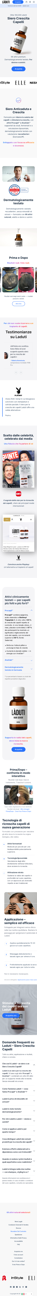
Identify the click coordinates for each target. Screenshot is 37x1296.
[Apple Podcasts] (23, 1287)
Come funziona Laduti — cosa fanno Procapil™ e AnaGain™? (15, 1090)
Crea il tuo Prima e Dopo (23, 811)
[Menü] (34, 2)
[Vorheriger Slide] (16, 372)
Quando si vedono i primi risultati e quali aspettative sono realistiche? (17, 1160)
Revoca (18, 1228)
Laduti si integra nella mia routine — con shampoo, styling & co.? (16, 1170)
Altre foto (18, 304)
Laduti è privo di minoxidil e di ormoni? (14, 1100)
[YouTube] (26, 1287)
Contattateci (18, 1258)
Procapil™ (9, 610)
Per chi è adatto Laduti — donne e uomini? (16, 1120)
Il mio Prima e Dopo (18, 1264)
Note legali (18, 1221)
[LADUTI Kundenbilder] (18, 280)
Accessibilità (18, 1241)
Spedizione (18, 1234)
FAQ (18, 1244)
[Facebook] (11, 1287)
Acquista (18, 2)
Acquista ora (11, 1016)
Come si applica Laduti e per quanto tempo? (14, 1130)
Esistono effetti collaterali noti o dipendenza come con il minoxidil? (17, 1150)
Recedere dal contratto (18, 1231)
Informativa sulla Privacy (18, 1238)
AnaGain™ (9, 660)
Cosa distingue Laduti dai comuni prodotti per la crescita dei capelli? (17, 1140)
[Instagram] (17, 1287)
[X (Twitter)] (14, 1287)
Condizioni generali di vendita (18, 1225)
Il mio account (18, 1255)
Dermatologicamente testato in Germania (14, 668)
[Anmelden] (30, 2)
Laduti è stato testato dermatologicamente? (12, 1110)
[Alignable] (20, 1287)
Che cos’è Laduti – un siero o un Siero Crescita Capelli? (15, 1065)
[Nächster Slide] (21, 372)
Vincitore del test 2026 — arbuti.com (18, 6)
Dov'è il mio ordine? (18, 1261)
